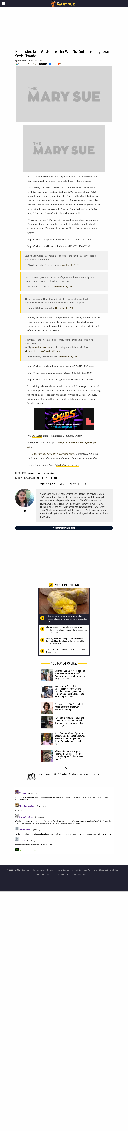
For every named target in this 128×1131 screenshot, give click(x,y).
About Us (31, 870)
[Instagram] (47, 479)
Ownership (76, 874)
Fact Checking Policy (61, 874)
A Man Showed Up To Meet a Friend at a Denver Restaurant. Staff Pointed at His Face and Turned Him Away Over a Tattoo (70, 674)
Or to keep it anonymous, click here (84, 774)
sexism (40, 473)
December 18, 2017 (69, 265)
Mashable (37, 435)
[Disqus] (64, 820)
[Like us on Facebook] (42, 479)
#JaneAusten (31, 351)
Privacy (50, 870)
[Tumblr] (51, 479)
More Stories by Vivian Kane (64, 528)
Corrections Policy (43, 874)
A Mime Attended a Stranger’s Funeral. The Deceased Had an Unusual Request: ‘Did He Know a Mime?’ (69, 755)
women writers (49, 473)
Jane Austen (32, 473)
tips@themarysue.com (67, 464)
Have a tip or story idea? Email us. (53, 774)
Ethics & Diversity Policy (108, 870)
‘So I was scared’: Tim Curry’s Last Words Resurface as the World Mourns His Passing (69, 707)
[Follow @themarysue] (38, 479)
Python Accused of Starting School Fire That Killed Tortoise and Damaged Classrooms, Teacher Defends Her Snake (66, 619)
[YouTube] (55, 479)
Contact (86, 874)
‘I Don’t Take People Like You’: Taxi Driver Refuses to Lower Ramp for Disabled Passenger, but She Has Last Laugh (69, 721)
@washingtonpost (41, 347)
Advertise (41, 870)
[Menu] (3, 3)
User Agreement (90, 870)
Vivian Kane (21, 60)
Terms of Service (62, 870)
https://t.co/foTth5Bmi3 (49, 351)
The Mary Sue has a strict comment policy (53, 453)
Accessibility (76, 870)
